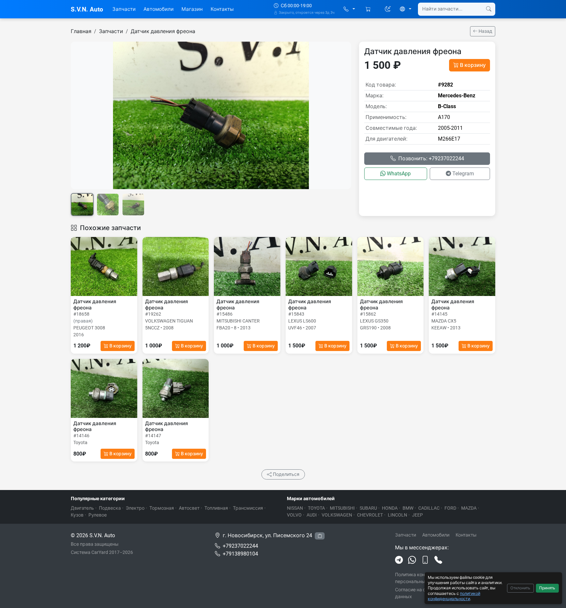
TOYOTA (316, 508)
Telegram (463, 173)
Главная (81, 31)
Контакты (222, 9)
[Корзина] (369, 9)
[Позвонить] (438, 560)
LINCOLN (397, 515)
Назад (485, 31)
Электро (135, 508)
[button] (349, 9)
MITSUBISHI (342, 508)
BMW (408, 508)
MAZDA (469, 508)
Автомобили (158, 9)
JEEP (417, 515)
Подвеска (110, 508)
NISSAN (295, 508)
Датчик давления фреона (163, 31)
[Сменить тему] (388, 9)
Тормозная (161, 508)
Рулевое (97, 515)
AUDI (312, 515)
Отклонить (520, 588)
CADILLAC (429, 508)
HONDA (390, 508)
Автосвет (189, 508)
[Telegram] (399, 560)
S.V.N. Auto (87, 9)
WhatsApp (399, 173)
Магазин (192, 9)
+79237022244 (240, 546)
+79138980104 (240, 554)
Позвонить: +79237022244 (431, 158)
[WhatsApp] (412, 560)
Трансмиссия (248, 508)
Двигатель (82, 508)
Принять (547, 588)
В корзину (473, 65)
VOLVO (294, 515)
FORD (450, 508)
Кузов (77, 515)
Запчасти (124, 9)
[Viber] (425, 560)
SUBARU (368, 508)
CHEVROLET (370, 515)
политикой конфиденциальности (454, 596)
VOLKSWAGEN (337, 515)
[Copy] (320, 536)
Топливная (216, 508)
